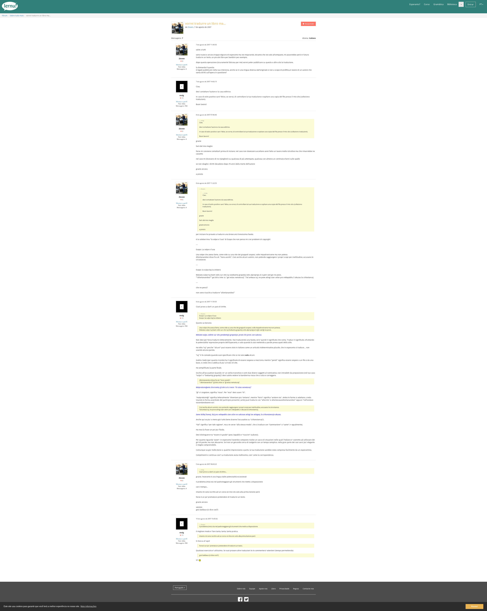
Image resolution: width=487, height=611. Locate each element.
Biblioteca (452, 4)
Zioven (190, 27)
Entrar (471, 4)
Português (179, 587)
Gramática (438, 4)
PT (481, 4)
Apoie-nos (263, 588)
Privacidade (284, 588)
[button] (461, 4)
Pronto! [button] (474, 606)
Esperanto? (414, 4)
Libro (273, 588)
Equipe (252, 588)
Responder (309, 24)
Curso (427, 4)
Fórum (4, 15)
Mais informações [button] (88, 606)
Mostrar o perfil (181, 65)
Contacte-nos (308, 588)
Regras (296, 588)
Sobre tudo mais (17, 15)
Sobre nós (241, 588)
